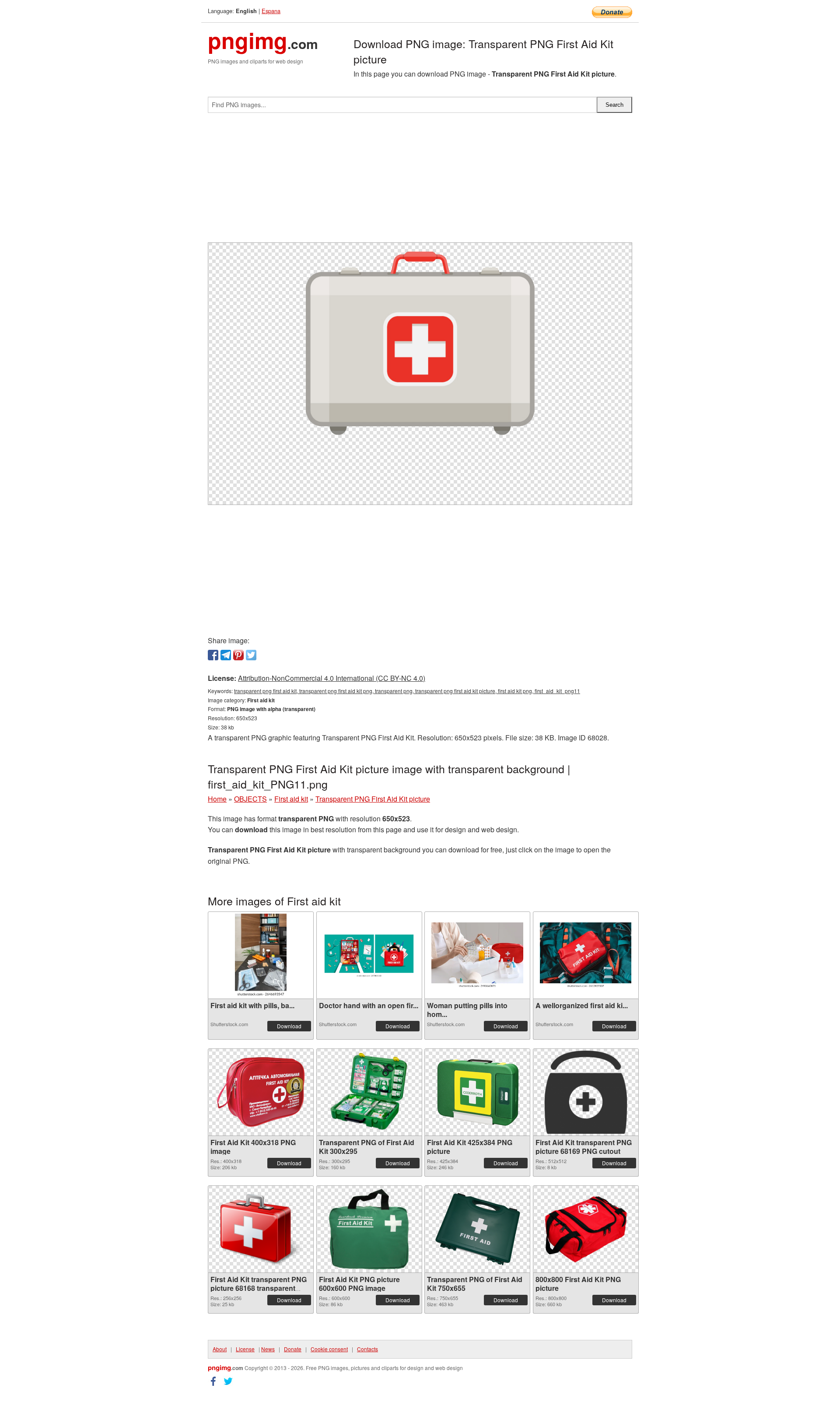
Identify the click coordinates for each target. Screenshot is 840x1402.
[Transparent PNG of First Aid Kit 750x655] (477, 1229)
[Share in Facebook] (213, 655)
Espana (271, 11)
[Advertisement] (420, 181)
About (220, 1349)
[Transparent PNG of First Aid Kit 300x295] (369, 1092)
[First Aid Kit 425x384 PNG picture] (477, 1092)
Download (289, 1026)
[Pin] (238, 655)
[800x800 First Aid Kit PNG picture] (585, 1229)
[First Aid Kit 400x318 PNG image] (260, 1092)
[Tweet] (251, 655)
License (245, 1349)
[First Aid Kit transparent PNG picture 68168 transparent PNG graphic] (260, 1229)
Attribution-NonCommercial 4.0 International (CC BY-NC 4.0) (331, 678)
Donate (292, 1349)
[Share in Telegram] (225, 655)
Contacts (367, 1349)
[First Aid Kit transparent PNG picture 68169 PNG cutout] (585, 1092)
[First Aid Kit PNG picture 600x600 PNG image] (369, 1229)
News (268, 1349)
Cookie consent (329, 1349)
